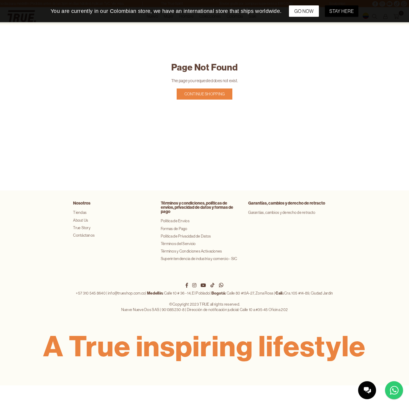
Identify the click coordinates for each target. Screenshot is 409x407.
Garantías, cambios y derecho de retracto (281, 212)
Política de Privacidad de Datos (186, 236)
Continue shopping (204, 94)
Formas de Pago (174, 228)
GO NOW (304, 11)
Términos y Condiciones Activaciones (191, 251)
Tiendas (80, 212)
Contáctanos (84, 235)
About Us (80, 220)
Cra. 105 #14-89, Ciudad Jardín (304, 293)
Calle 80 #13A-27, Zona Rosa (242, 293)
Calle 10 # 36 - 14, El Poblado (178, 293)
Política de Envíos (175, 221)
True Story (81, 228)
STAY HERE (341, 11)
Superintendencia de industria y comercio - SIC (199, 258)
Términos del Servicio (178, 243)
